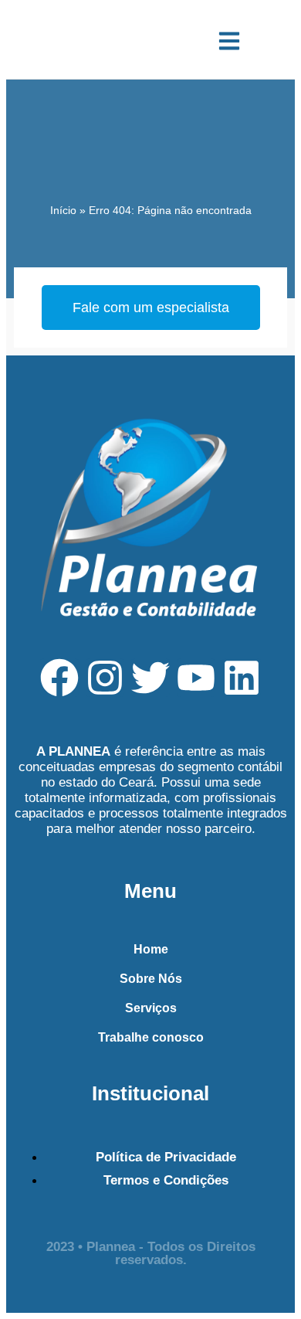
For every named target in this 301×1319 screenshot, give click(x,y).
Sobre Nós (151, 978)
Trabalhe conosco (151, 1037)
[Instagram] (105, 677)
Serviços (151, 1008)
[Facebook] (59, 677)
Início (63, 210)
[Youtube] (196, 677)
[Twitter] (150, 677)
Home (151, 949)
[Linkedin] (241, 677)
